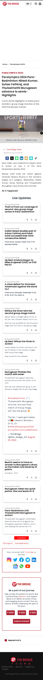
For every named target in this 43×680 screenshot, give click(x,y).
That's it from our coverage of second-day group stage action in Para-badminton (21, 209)
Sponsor (22, 596)
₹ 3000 (22, 612)
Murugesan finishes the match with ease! (18, 373)
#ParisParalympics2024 (22, 426)
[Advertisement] (21, 36)
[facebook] (7, 158)
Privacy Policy (7, 667)
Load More (21, 538)
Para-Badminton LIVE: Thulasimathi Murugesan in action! (20, 513)
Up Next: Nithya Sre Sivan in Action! (20, 342)
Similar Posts (14, 640)
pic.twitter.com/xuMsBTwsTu (23, 430)
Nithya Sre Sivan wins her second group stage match (20, 312)
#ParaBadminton (16, 398)
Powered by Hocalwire (29, 674)
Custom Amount (21, 621)
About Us (19, 667)
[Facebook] (27, 219)
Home (5, 64)
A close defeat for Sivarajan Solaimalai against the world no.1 (21, 286)
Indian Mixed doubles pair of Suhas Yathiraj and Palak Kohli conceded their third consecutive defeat (20, 234)
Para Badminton (22, 543)
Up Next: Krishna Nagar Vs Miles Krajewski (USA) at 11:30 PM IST (21, 262)
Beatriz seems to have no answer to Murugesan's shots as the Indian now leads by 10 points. (21, 466)
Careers (5, 669)
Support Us (29, 667)
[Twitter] (12, 158)
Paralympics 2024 (12, 72)
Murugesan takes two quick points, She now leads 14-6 (20, 490)
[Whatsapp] (17, 158)
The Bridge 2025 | (12, 674)
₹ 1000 (33, 612)
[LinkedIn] (21, 158)
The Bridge (29, 552)
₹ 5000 (10, 612)
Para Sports (8, 543)
